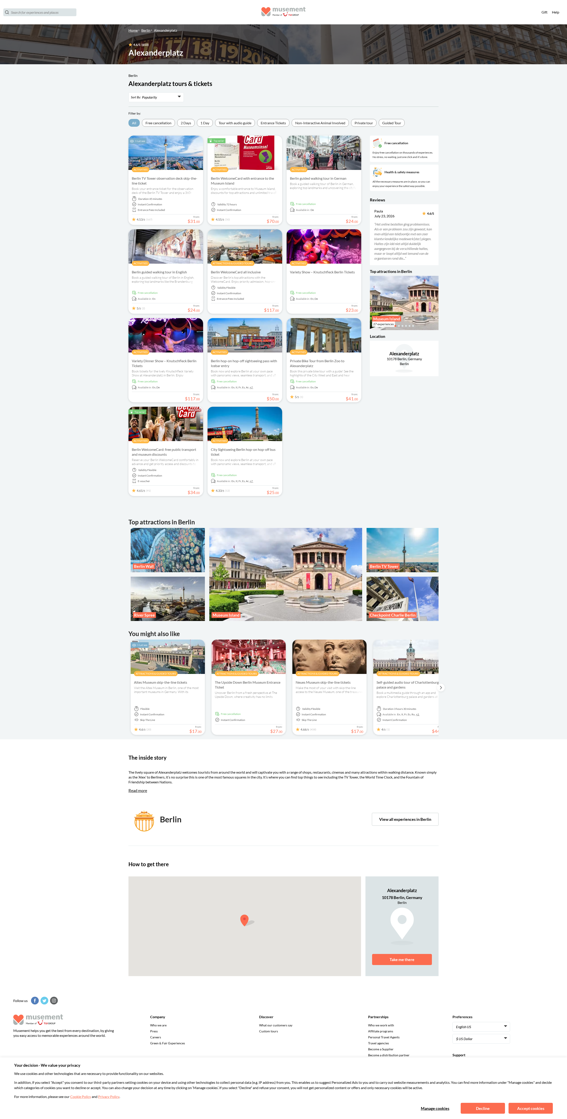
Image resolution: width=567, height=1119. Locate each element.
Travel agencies (378, 1043)
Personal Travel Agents (384, 1037)
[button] (373, 234)
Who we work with (381, 1025)
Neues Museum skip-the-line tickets (323, 682)
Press (154, 1031)
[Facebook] (34, 1001)
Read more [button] (137, 790)
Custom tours (268, 1031)
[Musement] (283, 12)
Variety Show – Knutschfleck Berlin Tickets (322, 272)
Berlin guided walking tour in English (159, 272)
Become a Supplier (381, 1049)
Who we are (158, 1025)
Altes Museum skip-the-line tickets (160, 682)
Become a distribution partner (389, 1055)
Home (133, 30)
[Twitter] (43, 1001)
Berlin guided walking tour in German (318, 178)
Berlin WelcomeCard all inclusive (236, 272)
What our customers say (275, 1025)
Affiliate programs (380, 1031)
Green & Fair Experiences (167, 1043)
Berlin (145, 30)
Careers (155, 1037)
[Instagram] (53, 1001)
